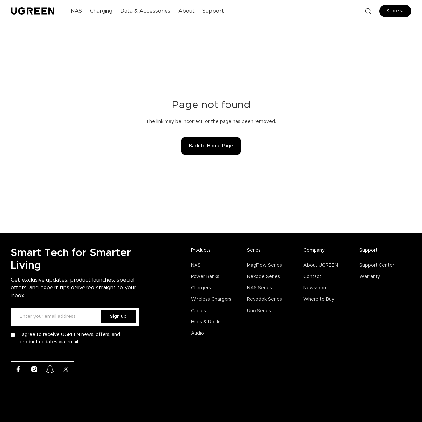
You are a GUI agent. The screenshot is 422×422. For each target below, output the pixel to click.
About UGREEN (320, 265)
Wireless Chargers (211, 299)
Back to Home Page (211, 146)
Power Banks (205, 276)
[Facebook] (18, 369)
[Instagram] (34, 369)
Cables (198, 311)
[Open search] (368, 11)
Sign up (118, 316)
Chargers (201, 288)
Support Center (376, 265)
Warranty (369, 276)
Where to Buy (318, 299)
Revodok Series (264, 299)
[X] (66, 369)
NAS (196, 265)
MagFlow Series (264, 265)
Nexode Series (263, 276)
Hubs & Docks (206, 322)
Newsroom (315, 288)
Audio (197, 333)
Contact (312, 276)
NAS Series (259, 288)
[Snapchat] (50, 369)
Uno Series (259, 311)
